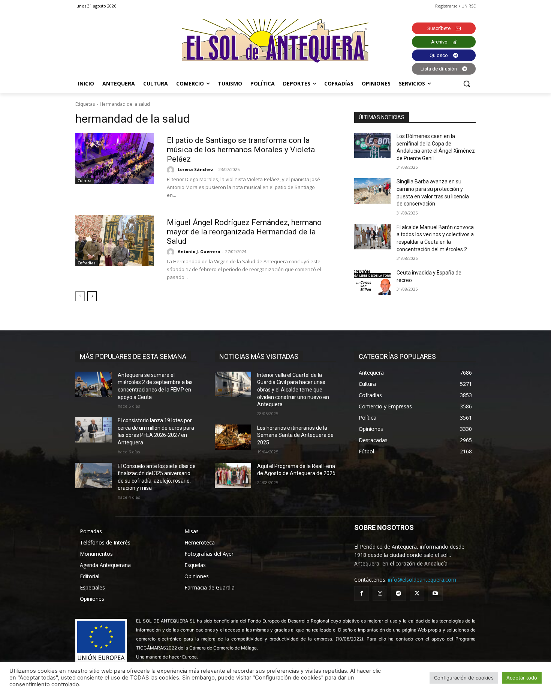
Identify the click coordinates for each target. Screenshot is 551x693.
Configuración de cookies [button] (464, 678)
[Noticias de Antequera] (275, 41)
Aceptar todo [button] (521, 678)
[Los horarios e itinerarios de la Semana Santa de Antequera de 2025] (233, 437)
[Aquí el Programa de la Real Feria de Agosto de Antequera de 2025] (233, 475)
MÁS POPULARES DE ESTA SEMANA (133, 356)
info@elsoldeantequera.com (422, 579)
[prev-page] (80, 296)
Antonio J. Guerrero (199, 251)
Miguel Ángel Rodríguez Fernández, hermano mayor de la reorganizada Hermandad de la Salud (244, 232)
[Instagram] (380, 593)
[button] (467, 84)
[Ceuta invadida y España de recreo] (372, 282)
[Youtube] (435, 593)
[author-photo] (172, 170)
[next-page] (92, 296)
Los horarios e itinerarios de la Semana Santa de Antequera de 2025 (295, 435)
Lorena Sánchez (195, 169)
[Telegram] (398, 593)
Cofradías (87, 263)
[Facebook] (361, 593)
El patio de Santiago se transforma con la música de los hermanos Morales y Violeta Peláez (241, 150)
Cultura (84, 180)
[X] (417, 593)
